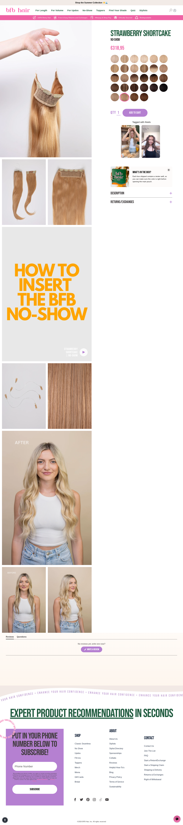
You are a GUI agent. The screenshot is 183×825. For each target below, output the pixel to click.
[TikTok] (101, 800)
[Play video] (84, 352)
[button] (5, 820)
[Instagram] (94, 800)
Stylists (143, 10)
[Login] (175, 10)
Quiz (133, 10)
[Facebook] (75, 800)
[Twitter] (81, 800)
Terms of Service (42, 779)
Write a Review (94, 650)
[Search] (170, 10)
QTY (113, 112)
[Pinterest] (88, 800)
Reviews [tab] (10, 637)
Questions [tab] (22, 637)
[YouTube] (107, 800)
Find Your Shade (118, 10)
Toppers (100, 10)
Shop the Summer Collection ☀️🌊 (91, 3)
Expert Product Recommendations (71, 713)
